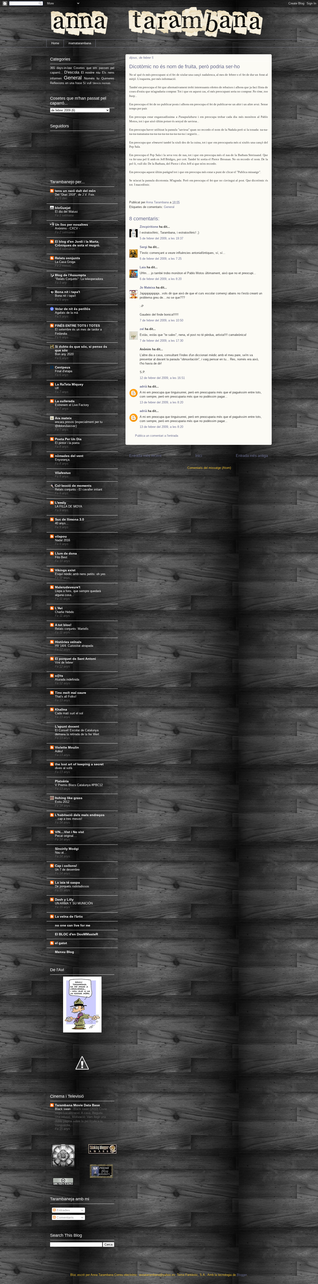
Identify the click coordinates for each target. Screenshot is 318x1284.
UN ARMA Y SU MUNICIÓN (74, 903)
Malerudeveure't (67, 587)
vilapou (61, 536)
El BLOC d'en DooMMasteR (76, 934)
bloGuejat (63, 208)
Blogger (242, 1275)
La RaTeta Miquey (69, 384)
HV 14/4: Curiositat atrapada (74, 645)
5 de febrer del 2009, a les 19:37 (161, 238)
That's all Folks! (65, 696)
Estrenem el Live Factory (72, 405)
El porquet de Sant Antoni (75, 659)
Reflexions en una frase (66, 83)
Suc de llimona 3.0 (69, 519)
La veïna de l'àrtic (69, 916)
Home (55, 43)
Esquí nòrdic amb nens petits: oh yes (80, 574)
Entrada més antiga (252, 456)
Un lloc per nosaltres (71, 224)
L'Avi (59, 608)
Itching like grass (68, 798)
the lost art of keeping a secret (79, 764)
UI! (57, 388)
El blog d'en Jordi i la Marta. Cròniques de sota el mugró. (77, 243)
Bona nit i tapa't (67, 292)
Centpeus (62, 367)
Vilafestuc (63, 473)
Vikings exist (65, 570)
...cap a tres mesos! (68, 819)
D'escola (71, 72)
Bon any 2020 (64, 354)
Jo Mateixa (147, 287)
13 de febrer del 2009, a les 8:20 (161, 402)
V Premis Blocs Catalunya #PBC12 (79, 785)
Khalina (61, 709)
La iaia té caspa (67, 882)
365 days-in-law (61, 68)
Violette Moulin (67, 747)
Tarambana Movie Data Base (77, 1105)
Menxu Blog (64, 952)
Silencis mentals (101, 83)
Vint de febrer (64, 662)
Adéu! (59, 751)
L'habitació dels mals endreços (80, 815)
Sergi (143, 247)
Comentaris (65, 1217)
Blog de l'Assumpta (70, 275)
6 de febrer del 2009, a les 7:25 (161, 258)
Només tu (91, 78)
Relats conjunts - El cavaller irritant (78, 489)
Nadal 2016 (62, 540)
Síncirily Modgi (67, 849)
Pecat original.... (66, 836)
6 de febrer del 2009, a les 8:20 (161, 279)
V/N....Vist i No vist (69, 832)
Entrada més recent (145, 456)
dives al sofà (63, 768)
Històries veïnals (68, 642)
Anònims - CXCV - (67, 228)
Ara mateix (63, 418)
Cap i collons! (66, 866)
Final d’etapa (63, 371)
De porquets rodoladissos (72, 886)
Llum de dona (66, 553)
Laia (143, 267)
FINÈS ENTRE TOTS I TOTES (77, 325)
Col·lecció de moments (73, 485)
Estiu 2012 (62, 802)
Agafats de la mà (66, 312)
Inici (198, 456)
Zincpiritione (149, 226)
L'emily (60, 502)
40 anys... (61, 523)
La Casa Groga (65, 262)
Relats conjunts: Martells (71, 628)
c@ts (59, 676)
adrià (143, 386)
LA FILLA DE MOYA (68, 506)
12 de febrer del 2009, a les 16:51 (162, 378)
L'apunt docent (67, 726)
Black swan (63, 1109)
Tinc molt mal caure (70, 693)
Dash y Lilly (64, 899)
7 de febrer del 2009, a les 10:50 (161, 320)
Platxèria (62, 781)
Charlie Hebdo (64, 612)
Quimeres (107, 78)
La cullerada (64, 401)
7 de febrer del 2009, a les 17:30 (161, 340)
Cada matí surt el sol (69, 713)
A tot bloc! (63, 625)
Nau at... (61, 852)
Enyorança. (62, 459)
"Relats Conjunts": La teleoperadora (79, 279)
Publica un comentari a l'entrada (156, 435)
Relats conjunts (67, 258)
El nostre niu (91, 72)
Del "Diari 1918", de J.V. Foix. (75, 194)
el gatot (61, 943)
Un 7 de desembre (67, 869)
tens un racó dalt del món (75, 191)
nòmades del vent (69, 456)
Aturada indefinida (67, 679)
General (169, 207)
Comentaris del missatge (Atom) (209, 468)
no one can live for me (72, 925)
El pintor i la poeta (67, 443)
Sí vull (87, 83)
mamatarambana (79, 43)
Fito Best (61, 557)
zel (142, 329)
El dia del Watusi (66, 211)
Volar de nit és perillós (72, 309)
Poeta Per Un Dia (68, 439)
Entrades (63, 1210)
